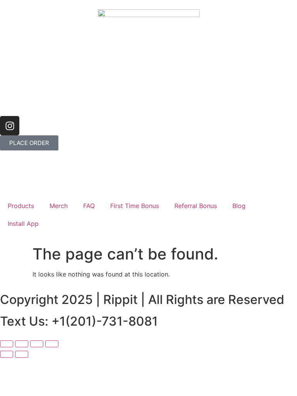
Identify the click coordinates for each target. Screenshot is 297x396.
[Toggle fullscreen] (21, 343)
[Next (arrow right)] (21, 354)
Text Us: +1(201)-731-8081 (79, 321)
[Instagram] (9, 125)
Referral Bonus (195, 206)
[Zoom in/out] (6, 343)
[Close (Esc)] (51, 343)
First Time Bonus (134, 206)
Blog (239, 206)
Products (21, 206)
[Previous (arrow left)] (6, 354)
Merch (59, 206)
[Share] (36, 343)
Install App (23, 223)
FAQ (89, 206)
